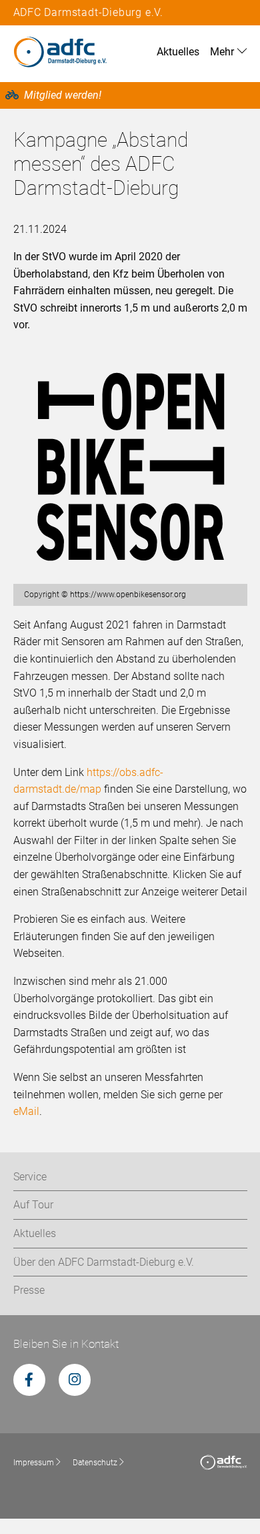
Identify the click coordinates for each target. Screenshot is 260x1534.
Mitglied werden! (62, 95)
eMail (26, 1111)
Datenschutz (95, 1462)
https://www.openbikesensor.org (128, 594)
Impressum (33, 1462)
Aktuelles (178, 51)
